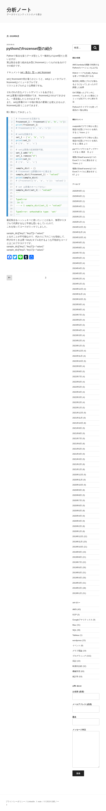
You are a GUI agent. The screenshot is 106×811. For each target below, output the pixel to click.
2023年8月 (77, 309)
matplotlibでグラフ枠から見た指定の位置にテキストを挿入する (85, 129)
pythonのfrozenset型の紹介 (29, 48)
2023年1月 (77, 346)
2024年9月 (77, 242)
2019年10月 (77, 547)
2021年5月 (77, 449)
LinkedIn (31, 801)
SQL (74, 630)
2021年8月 (77, 433)
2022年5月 (77, 387)
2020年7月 (77, 500)
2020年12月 (77, 474)
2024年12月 (77, 227)
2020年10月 (77, 485)
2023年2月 (77, 340)
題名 (74, 717)
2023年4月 (77, 330)
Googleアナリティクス (82, 620)
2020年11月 (77, 480)
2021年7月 (77, 438)
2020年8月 (77, 495)
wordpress (77, 640)
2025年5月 (77, 201)
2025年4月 (77, 206)
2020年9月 (77, 490)
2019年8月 (77, 557)
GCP (74, 614)
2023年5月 (77, 325)
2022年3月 (77, 397)
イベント (76, 645)
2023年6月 (77, 320)
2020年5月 (77, 510)
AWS (74, 609)
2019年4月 (77, 578)
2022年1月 (77, 407)
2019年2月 (77, 588)
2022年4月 (77, 392)
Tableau (75, 635)
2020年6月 (77, 505)
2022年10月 (77, 361)
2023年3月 (77, 335)
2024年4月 (77, 268)
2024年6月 (77, 258)
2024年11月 (77, 232)
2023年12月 (77, 289)
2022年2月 (77, 402)
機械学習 (76, 671)
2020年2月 (77, 526)
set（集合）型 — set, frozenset (35, 72)
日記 (74, 661)
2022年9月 (77, 366)
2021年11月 (77, 418)
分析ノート (19, 10)
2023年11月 (77, 294)
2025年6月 (77, 196)
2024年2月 (77, 279)
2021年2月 (77, 464)
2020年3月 (77, 521)
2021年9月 (77, 428)
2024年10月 (77, 237)
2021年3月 (77, 459)
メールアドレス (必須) (82, 704)
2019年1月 (77, 593)
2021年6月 (77, 443)
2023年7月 (77, 315)
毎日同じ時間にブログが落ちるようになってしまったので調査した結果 (85, 84)
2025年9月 (77, 191)
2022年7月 (77, 376)
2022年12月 (77, 351)
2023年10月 (77, 299)
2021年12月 (77, 413)
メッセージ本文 (79, 730)
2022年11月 (77, 356)
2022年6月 (77, 382)
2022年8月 (77, 371)
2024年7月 (77, 253)
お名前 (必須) (78, 691)
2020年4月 (77, 516)
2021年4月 (77, 454)
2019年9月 (77, 552)
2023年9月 (77, 304)
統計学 (75, 676)
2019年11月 (77, 542)
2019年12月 (77, 536)
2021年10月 (77, 423)
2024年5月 (77, 263)
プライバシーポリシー (15, 801)
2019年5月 (77, 572)
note (40, 801)
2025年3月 (77, 211)
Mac (74, 625)
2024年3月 (77, 273)
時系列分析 (77, 666)
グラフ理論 (77, 651)
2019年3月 (77, 583)
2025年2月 (77, 217)
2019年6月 (77, 567)
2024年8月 (77, 247)
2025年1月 (77, 222)
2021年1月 (77, 469)
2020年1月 (77, 531)
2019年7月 (77, 562)
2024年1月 (77, 284)
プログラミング (79, 656)
